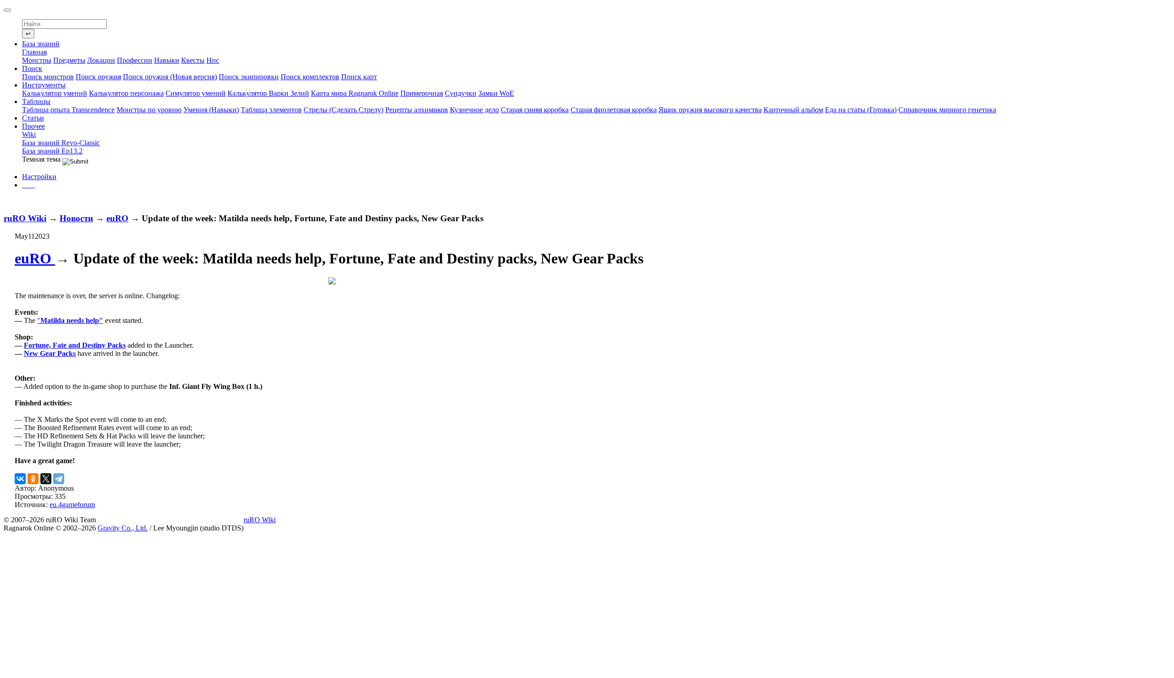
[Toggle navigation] (7, 10)
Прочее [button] (33, 126)
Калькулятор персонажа (126, 93)
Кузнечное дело (474, 110)
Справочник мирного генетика (947, 110)
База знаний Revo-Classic (61, 143)
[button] (28, 185)
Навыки (166, 60)
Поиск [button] (32, 68)
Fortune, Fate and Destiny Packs (75, 345)
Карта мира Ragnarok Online (355, 93)
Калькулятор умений (54, 93)
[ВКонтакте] (20, 478)
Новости (76, 218)
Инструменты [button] (44, 85)
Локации (101, 60)
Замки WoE (496, 93)
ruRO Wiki (25, 218)
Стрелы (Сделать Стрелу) (343, 110)
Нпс (212, 60)
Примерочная (421, 93)
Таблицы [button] (36, 101)
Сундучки (460, 93)
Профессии (134, 60)
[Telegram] (58, 478)
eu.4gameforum (72, 504)
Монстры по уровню (149, 110)
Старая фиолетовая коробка (613, 110)
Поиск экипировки (249, 77)
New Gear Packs (50, 353)
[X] (45, 478)
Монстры (36, 60)
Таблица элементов (271, 110)
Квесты (193, 60)
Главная (34, 52)
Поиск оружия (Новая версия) (170, 77)
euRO (117, 218)
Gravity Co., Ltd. (123, 528)
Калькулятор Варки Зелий (268, 93)
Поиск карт (359, 77)
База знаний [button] (41, 44)
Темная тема (42, 159)
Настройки (39, 176)
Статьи (33, 118)
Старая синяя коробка (535, 110)
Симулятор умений (196, 93)
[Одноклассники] (33, 478)
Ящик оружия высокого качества (710, 110)
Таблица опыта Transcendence (68, 110)
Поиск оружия (98, 77)
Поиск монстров (48, 77)
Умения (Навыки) (211, 110)
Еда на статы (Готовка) (861, 110)
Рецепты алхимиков (416, 110)
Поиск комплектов (310, 77)
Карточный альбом (793, 110)
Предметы (69, 60)
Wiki (29, 134)
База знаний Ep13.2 (52, 151)
